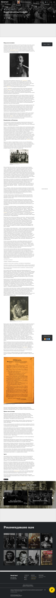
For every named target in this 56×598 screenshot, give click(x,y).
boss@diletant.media (16, 595)
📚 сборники (26, 576)
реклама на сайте (41, 577)
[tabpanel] (15, 497)
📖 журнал (25, 579)
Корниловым (9, 86)
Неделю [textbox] (48, 44)
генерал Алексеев (16, 470)
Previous (3, 498)
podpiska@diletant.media (33, 577)
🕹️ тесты (25, 578)
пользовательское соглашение (42, 576)
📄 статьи (25, 577)
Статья (5, 9)
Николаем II (9, 89)
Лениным (28, 139)
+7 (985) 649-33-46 (20, 595)
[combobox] (49, 44)
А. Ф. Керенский (24, 80)
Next (52, 498)
